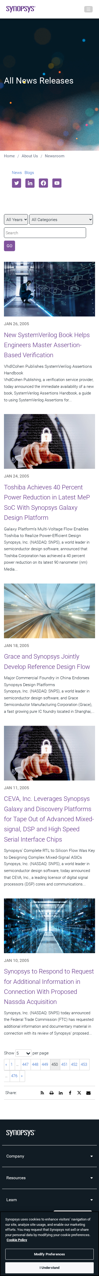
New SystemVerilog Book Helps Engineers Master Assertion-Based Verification (47, 345)
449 (45, 1064)
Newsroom (54, 156)
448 (35, 1064)
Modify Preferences (49, 1254)
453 (84, 1064)
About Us (30, 156)
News (17, 172)
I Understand (50, 1268)
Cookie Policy (17, 1240)
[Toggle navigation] (88, 9)
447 (25, 1064)
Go (9, 245)
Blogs (29, 172)
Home (9, 156)
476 (14, 1075)
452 (74, 1064)
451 (64, 1064)
